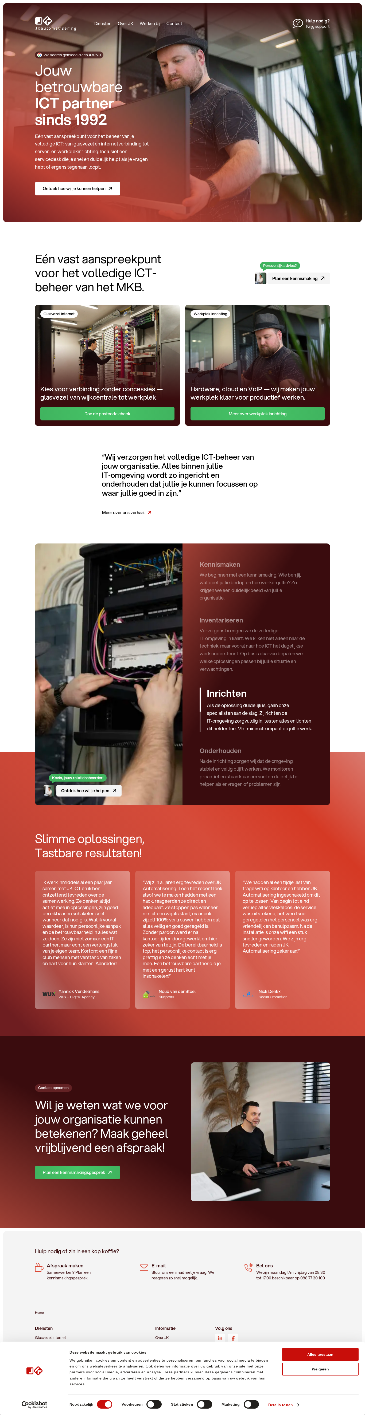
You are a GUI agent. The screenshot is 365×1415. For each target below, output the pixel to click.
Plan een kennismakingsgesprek (74, 1172)
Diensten (102, 23)
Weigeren (320, 1369)
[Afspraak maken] (78, 1272)
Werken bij (150, 23)
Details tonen (280, 1405)
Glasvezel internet (50, 1337)
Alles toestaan (320, 1354)
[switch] (154, 1404)
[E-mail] (182, 1272)
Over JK (125, 23)
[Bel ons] (287, 1272)
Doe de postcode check (107, 414)
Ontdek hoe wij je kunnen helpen (74, 188)
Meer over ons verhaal (123, 512)
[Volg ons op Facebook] (233, 1339)
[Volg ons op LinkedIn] (220, 1339)
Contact (174, 23)
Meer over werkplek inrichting (258, 414)
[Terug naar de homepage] (63, 23)
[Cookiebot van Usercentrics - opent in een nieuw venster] (34, 1405)
